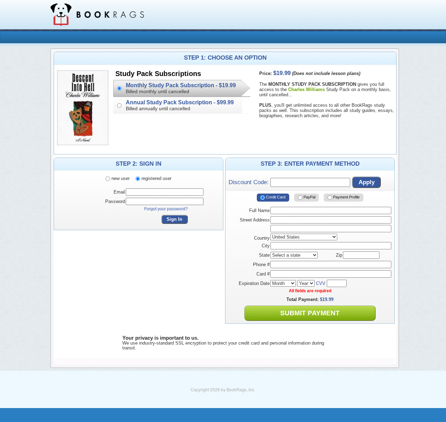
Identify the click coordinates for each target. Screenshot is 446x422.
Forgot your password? (166, 208)
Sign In (174, 219)
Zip (339, 255)
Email (119, 192)
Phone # (261, 264)
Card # (263, 274)
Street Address (255, 220)
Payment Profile (346, 197)
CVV (320, 283)
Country (262, 238)
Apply (367, 182)
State (264, 255)
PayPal (308, 197)
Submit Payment (310, 313)
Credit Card (275, 197)
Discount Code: (249, 182)
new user (120, 178)
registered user (155, 178)
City (266, 245)
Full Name (259, 210)
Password (115, 201)
